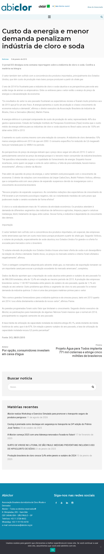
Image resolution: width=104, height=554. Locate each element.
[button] (49, 16)
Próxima (99, 345)
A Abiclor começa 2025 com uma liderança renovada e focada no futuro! (41, 434)
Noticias (5, 59)
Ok (52, 550)
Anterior (5, 347)
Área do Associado (95, 7)
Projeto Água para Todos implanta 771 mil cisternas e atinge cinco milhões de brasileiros (79, 352)
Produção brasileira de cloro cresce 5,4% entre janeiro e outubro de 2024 (41, 455)
